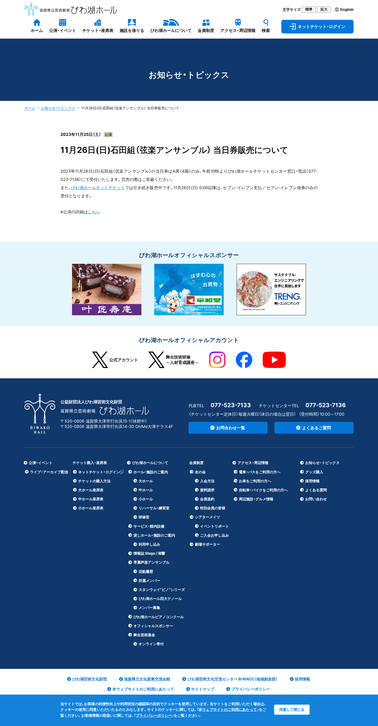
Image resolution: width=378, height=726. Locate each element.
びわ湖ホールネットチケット (98, 187)
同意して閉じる (291, 709)
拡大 (324, 9)
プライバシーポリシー (154, 715)
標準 (308, 9)
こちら (94, 211)
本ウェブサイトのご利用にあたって (228, 709)
